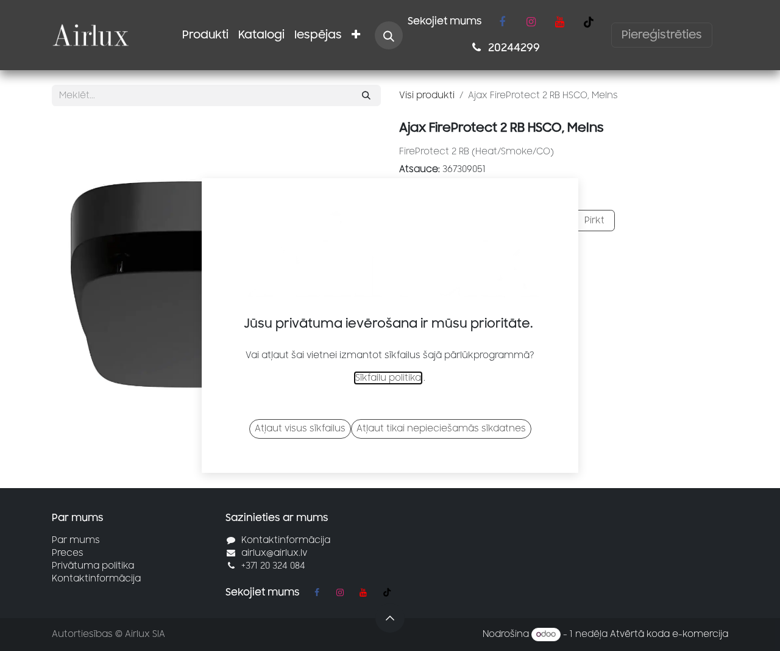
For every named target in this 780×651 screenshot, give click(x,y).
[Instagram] (531, 22)
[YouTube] (559, 22)
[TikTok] (589, 22)
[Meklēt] (366, 95)
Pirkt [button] (593, 220)
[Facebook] (502, 22)
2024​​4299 (513, 47)
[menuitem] (205, 35)
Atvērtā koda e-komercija (669, 634)
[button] (389, 35)
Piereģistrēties (662, 34)
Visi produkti (427, 95)
